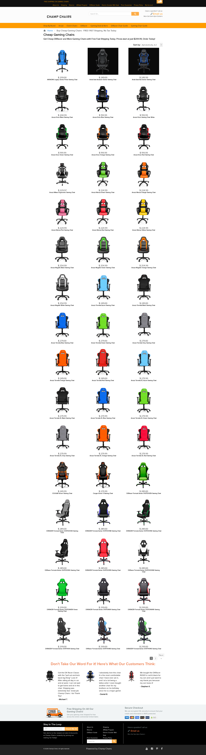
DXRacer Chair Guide (119, 26)
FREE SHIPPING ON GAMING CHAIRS (56, 2)
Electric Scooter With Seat (110, 5)
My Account (149, 5)
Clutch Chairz (72, 26)
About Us (56, 5)
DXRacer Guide (94, 5)
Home (49, 30)
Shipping (64, 5)
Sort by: (137, 45)
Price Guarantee (126, 5)
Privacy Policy (138, 5)
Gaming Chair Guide (139, 26)
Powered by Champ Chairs (99, 748)
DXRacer (83, 26)
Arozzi (61, 26)
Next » (161, 657)
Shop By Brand (49, 26)
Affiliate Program (81, 5)
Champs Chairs (53, 749)
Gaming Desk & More (99, 26)
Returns (71, 5)
